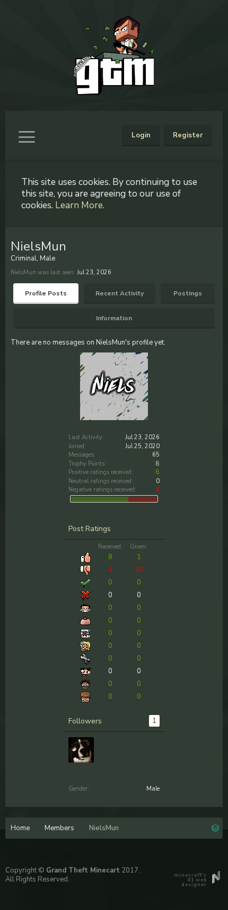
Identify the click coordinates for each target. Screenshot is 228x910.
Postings (187, 293)
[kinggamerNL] (81, 750)
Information (114, 318)
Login (141, 135)
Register (188, 135)
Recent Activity (119, 293)
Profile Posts (46, 293)
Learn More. (79, 205)
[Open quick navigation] (215, 827)
